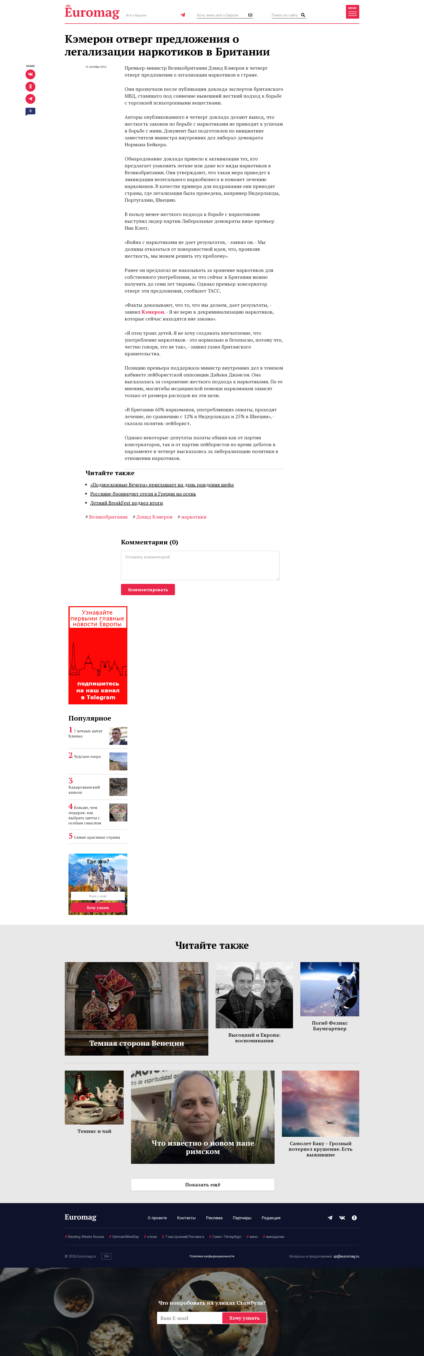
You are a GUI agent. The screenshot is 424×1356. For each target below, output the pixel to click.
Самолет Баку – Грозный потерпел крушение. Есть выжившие (321, 1149)
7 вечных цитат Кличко (85, 733)
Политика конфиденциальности (212, 1256)
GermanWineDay (124, 1237)
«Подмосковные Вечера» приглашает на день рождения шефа (162, 484)
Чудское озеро (87, 756)
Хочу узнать (98, 907)
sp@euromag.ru (346, 1256)
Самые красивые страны (97, 837)
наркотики (192, 516)
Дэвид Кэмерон (152, 516)
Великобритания (106, 516)
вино (252, 1237)
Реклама (214, 1217)
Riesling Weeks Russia (84, 1237)
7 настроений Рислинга (183, 1237)
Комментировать (148, 589)
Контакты (186, 1217)
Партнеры (242, 1217)
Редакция (271, 1217)
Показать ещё (202, 1184)
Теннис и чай (94, 1131)
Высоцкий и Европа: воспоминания (254, 1038)
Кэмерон (153, 312)
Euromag (92, 12)
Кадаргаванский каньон (84, 789)
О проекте (157, 1217)
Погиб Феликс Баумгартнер (330, 1026)
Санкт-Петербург (225, 1237)
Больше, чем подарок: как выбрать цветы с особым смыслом (84, 815)
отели (150, 1237)
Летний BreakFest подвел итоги (126, 502)
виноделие (273, 1237)
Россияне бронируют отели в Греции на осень (143, 493)
